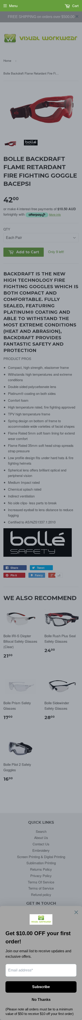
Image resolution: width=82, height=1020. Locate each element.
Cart (75, 5)
